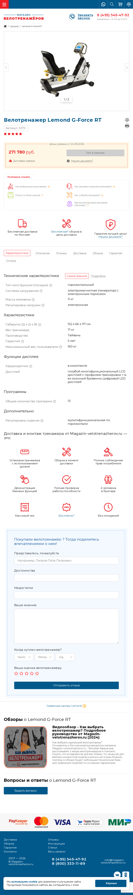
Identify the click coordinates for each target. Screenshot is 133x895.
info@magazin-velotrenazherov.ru (113, 861)
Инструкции (56, 843)
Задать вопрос (25, 790)
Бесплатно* (66, 515)
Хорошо (111, 883)
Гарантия (10, 847)
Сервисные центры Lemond (64, 705)
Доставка (10, 839)
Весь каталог (57, 851)
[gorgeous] (37, 673)
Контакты (10, 851)
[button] (23, 657)
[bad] (16, 673)
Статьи (52, 847)
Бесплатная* (60, 231)
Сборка (9, 843)
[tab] (17, 253)
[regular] (27, 673)
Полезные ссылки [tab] (18, 177)
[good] (32, 673)
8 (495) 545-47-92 (113, 15)
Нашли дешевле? (82, 161)
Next (127, 67)
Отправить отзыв (66, 685)
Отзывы (53, 839)
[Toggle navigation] (4, 4)
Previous (6, 67)
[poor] (21, 673)
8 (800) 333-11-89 (68, 863)
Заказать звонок (85, 16)
